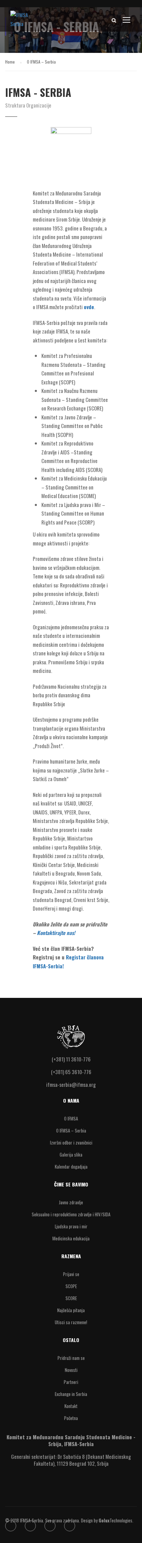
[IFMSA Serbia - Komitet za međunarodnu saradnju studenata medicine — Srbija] (20, 21)
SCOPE (71, 1286)
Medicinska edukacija (71, 1238)
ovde (89, 307)
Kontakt (71, 1406)
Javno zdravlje (71, 1202)
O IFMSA (71, 1118)
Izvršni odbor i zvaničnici (71, 1142)
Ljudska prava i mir (71, 1226)
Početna (71, 1418)
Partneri (71, 1381)
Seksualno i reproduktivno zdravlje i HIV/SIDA (71, 1214)
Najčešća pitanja (71, 1310)
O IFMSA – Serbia (71, 1130)
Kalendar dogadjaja (71, 1166)
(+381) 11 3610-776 (71, 1059)
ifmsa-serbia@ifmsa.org (71, 1084)
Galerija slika (71, 1154)
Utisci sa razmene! (71, 1322)
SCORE (71, 1298)
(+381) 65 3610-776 (71, 1071)
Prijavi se (71, 1274)
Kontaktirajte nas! (56, 932)
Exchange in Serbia (71, 1393)
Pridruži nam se (71, 1357)
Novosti (71, 1369)
